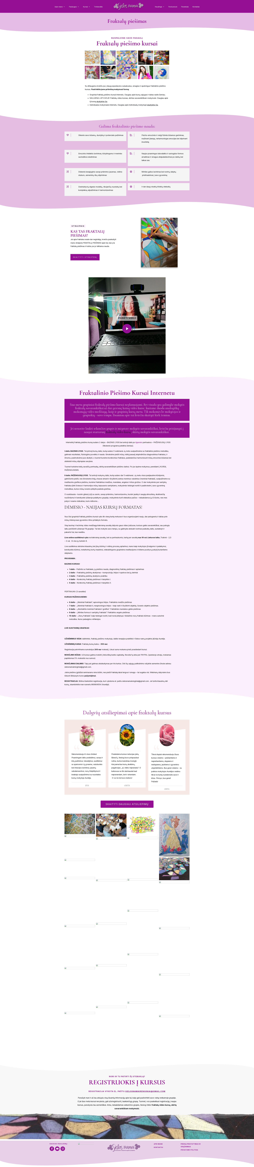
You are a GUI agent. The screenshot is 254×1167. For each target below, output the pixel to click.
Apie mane (158, 1144)
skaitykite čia (101, 101)
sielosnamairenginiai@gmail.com (145, 1091)
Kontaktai (158, 1147)
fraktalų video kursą (118, 432)
